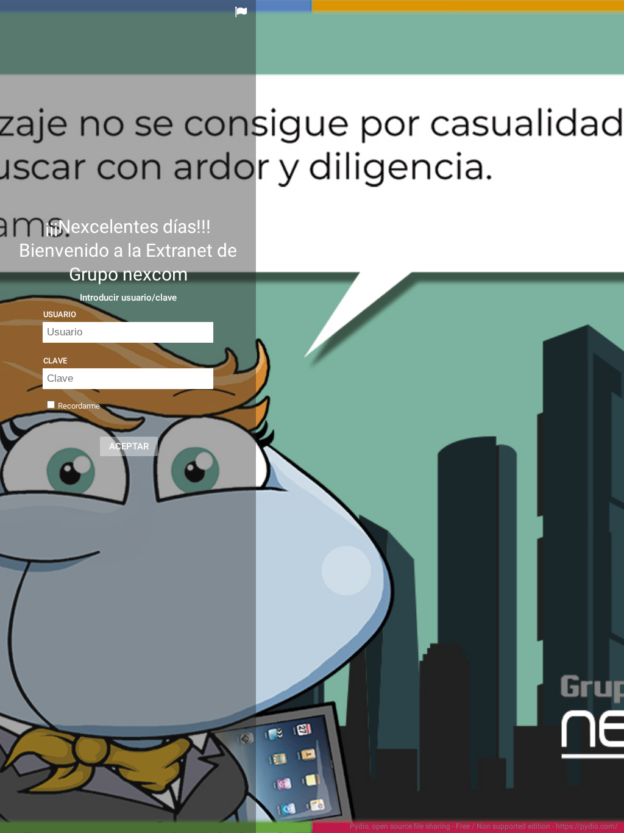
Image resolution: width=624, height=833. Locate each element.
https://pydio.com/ (587, 826)
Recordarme (79, 405)
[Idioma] (242, 12)
